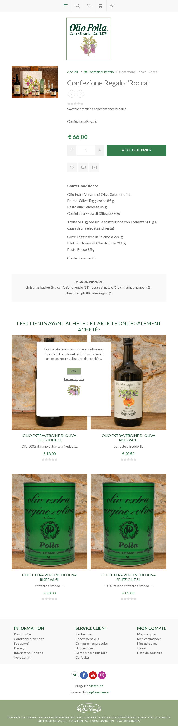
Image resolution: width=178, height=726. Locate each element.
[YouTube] (93, 675)
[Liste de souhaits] (89, 6)
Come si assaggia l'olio (91, 653)
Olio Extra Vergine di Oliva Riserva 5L (49, 577)
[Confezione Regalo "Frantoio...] (80, 94)
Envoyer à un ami (94, 167)
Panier (100, 6)
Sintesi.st (96, 686)
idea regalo (100, 293)
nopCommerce (98, 692)
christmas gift (76, 293)
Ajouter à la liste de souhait (72, 167)
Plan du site (22, 634)
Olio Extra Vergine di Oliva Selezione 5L (128, 577)
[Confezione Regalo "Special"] (71, 94)
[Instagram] (102, 675)
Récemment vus (87, 639)
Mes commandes (149, 639)
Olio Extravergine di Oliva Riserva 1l (128, 437)
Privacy (19, 648)
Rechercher (84, 634)
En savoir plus (74, 379)
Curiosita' (82, 657)
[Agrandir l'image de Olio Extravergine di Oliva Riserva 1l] (128, 382)
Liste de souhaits (149, 653)
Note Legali (22, 657)
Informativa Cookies (28, 653)
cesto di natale (102, 287)
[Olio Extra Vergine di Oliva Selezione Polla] (128, 522)
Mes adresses (147, 643)
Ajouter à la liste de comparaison (83, 167)
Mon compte (146, 634)
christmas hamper (133, 287)
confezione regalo (70, 287)
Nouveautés (84, 648)
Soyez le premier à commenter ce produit (96, 109)
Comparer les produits (92, 643)
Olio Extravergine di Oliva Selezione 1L (49, 437)
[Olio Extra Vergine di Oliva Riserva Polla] (49, 522)
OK (73, 371)
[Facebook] (84, 675)
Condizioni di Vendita (29, 639)
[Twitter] (75, 675)
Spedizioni (21, 643)
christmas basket (37, 287)
